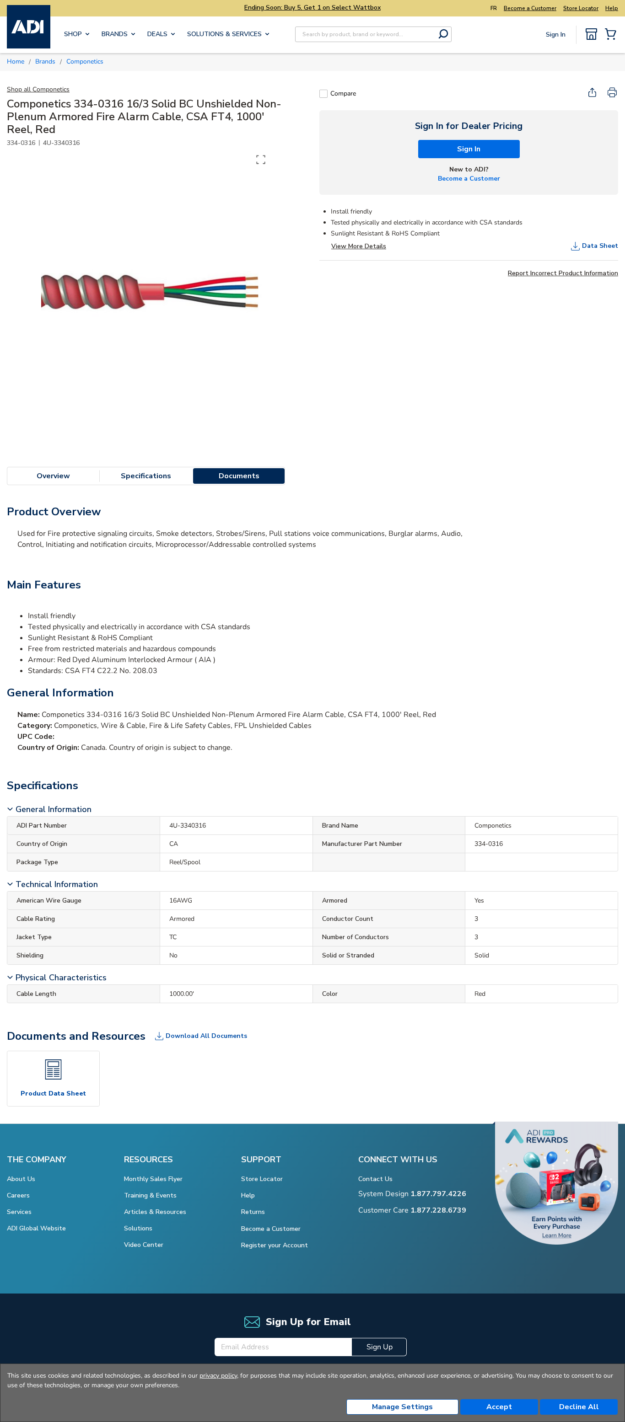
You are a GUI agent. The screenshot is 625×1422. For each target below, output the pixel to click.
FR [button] (493, 8)
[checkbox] (323, 94)
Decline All (579, 1407)
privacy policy (218, 1375)
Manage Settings (402, 1407)
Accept (499, 1407)
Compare (343, 93)
